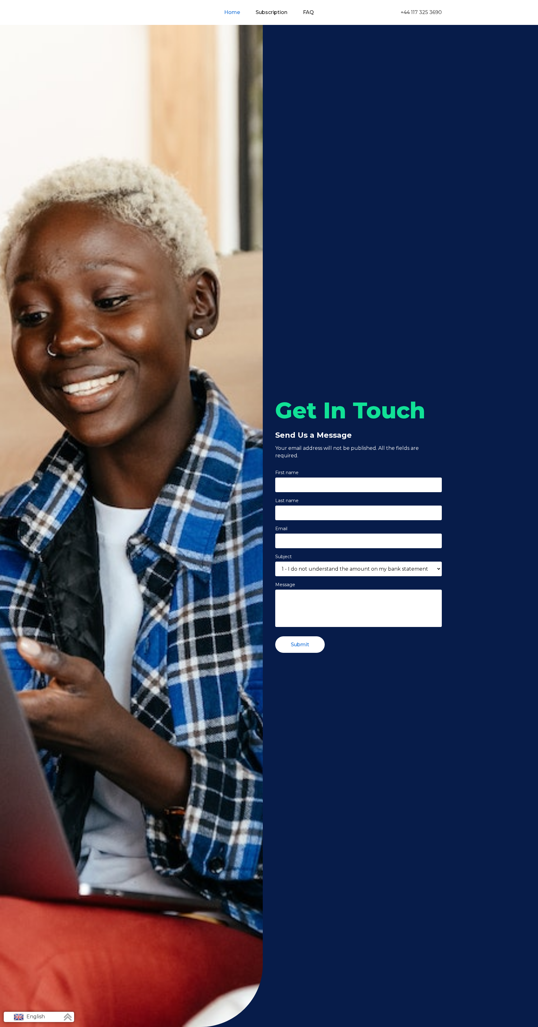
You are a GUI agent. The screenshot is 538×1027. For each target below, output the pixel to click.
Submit (300, 645)
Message (285, 584)
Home (232, 12)
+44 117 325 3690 (421, 12)
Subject (283, 556)
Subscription (271, 12)
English (35, 1017)
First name (287, 472)
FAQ (308, 12)
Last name (287, 500)
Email (281, 528)
